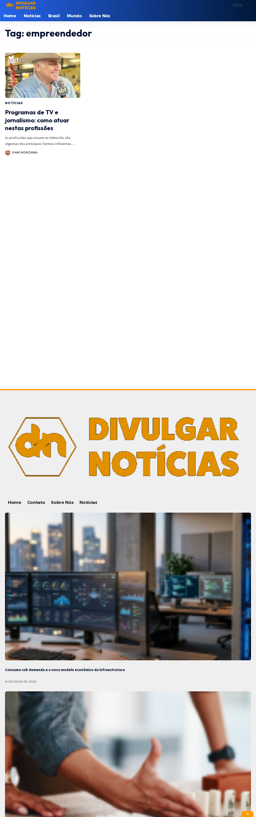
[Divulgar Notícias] (21, 5)
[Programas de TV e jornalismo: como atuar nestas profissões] (42, 75)
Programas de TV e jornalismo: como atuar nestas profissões (37, 119)
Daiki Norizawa (25, 152)
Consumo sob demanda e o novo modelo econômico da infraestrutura (65, 669)
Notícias (14, 103)
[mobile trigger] (246, 5)
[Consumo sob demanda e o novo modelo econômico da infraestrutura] (128, 586)
